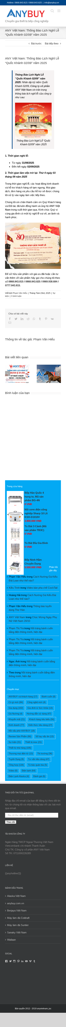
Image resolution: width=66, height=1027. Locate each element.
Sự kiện (15, 742)
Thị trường (44, 753)
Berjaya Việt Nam (17, 910)
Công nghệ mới (36, 702)
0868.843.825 (32, 281)
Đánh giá (39, 776)
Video (13, 770)
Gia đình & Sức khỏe (40, 708)
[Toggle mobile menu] (59, 11)
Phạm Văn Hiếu (20, 293)
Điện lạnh (28, 770)
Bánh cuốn (48, 696)
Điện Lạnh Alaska (19, 776)
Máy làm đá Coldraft (18, 917)
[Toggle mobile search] (52, 11)
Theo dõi (10, 822)
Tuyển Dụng (16, 759)
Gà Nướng (15, 713)
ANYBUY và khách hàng (23, 696)
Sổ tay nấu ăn (45, 736)
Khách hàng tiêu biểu (41, 719)
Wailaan (11, 939)
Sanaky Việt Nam (17, 932)
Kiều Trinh (14, 587)
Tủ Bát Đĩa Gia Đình (36, 543)
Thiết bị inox (33, 742)
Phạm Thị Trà (16, 628)
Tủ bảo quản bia (37, 765)
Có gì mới (16, 702)
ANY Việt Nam (17, 617)
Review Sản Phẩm (20, 736)
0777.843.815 (12, 285)
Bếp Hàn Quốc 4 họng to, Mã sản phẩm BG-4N (34, 496)
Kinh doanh (16, 725)
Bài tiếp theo (51, 43)
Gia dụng (16, 708)
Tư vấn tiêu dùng (38, 759)
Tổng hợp (16, 765)
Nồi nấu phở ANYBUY (22, 731)
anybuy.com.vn (15, 903)
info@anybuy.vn (51, 3)
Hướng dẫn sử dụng (39, 713)
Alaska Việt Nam (16, 896)
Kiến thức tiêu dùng (40, 725)
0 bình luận (16, 296)
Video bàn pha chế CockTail (42, 587)
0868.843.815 (15, 281)
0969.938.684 (49, 281)
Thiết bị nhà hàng (20, 748)
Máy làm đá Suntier (18, 925)
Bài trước (36, 43)
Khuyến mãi (17, 719)
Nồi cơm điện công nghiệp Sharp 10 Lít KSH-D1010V (36, 513)
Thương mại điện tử (21, 753)
